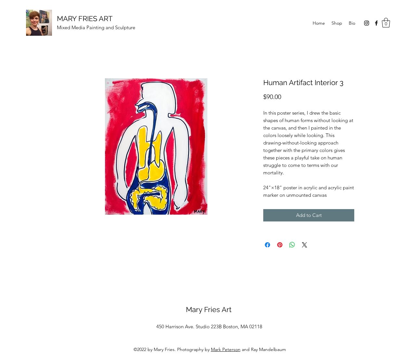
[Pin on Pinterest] (280, 245)
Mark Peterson (225, 349)
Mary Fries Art (208, 309)
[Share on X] (304, 245)
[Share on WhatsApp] (292, 245)
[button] (386, 23)
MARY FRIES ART (84, 18)
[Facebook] (376, 23)
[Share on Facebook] (267, 245)
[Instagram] (366, 23)
